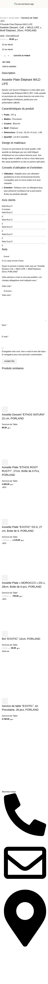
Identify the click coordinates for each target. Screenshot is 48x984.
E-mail (5, 337)
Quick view (11, 634)
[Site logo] (24, 4)
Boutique (5, 788)
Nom (4, 325)
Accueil (3, 18)
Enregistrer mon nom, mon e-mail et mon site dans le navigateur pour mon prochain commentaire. (24, 353)
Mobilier (5, 784)
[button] (5, 634)
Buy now (6, 62)
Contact (5, 765)
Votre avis (7, 295)
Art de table (14, 18)
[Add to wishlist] (18, 634)
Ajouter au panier (22, 56)
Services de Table (29, 18)
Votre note (7, 286)
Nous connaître (8, 760)
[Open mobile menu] (3, 4)
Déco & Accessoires (9, 780)
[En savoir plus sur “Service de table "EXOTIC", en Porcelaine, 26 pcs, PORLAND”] (5, 701)
